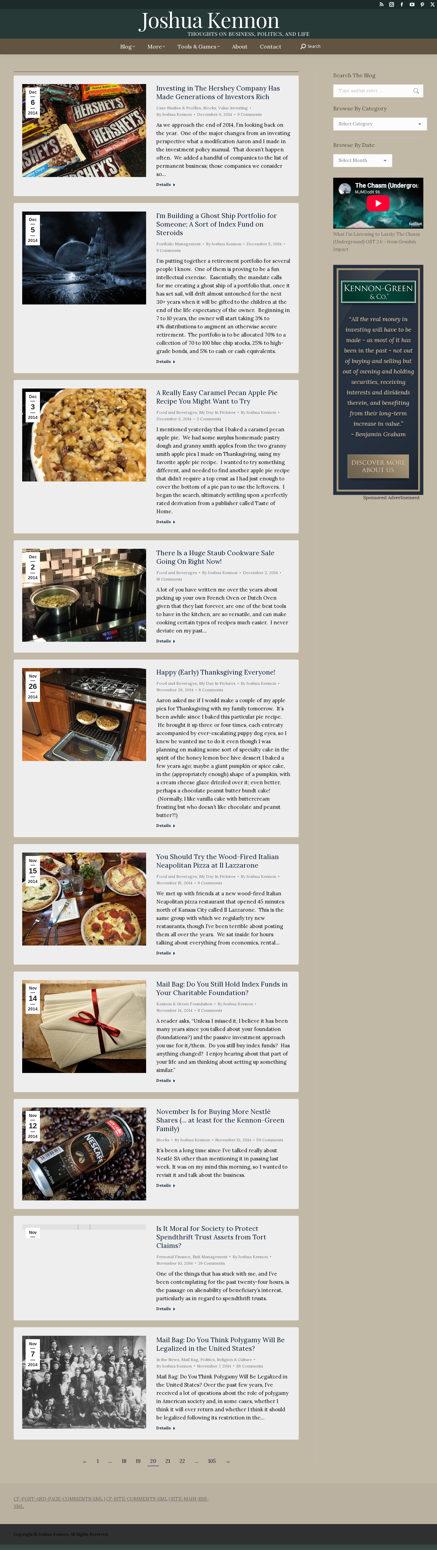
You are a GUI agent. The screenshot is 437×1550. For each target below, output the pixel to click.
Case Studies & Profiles (178, 107)
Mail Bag (189, 1359)
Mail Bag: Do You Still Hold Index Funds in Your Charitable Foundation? (222, 988)
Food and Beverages (176, 412)
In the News (167, 1359)
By (174, 114)
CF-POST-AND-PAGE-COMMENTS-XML (58, 1499)
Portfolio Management (178, 243)
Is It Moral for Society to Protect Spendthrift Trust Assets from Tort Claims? (211, 1237)
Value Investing (233, 107)
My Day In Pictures (217, 412)
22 (182, 1461)
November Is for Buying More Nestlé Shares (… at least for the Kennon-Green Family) (220, 1120)
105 (212, 1461)
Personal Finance (173, 1256)
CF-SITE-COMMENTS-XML (137, 1499)
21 (168, 1461)
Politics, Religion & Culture (226, 1359)
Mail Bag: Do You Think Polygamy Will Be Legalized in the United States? (220, 1344)
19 (138, 1461)
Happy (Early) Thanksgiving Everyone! (215, 672)
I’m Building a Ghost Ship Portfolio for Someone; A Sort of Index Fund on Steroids (216, 224)
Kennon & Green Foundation (184, 1003)
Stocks (209, 107)
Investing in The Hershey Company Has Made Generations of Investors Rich (218, 92)
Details (163, 184)
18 (124, 1461)
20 (153, 1461)
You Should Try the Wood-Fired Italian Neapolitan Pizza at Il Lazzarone (217, 861)
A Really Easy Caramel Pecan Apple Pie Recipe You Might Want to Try (217, 397)
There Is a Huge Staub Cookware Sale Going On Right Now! (215, 557)
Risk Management (210, 1256)
